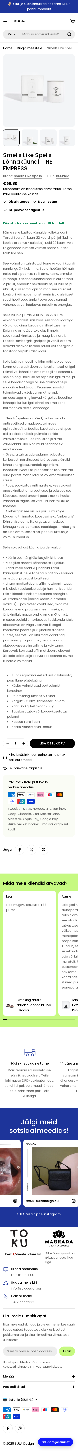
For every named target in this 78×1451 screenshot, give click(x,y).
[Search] (69, 34)
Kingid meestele (29, 48)
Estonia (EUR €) (21, 1399)
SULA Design (24, 1443)
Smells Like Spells (28, 176)
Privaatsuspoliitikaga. (47, 1367)
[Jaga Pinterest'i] (43, 849)
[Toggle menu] (5, 21)
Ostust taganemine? (56, 1442)
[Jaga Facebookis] (19, 849)
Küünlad (62, 176)
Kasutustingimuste (16, 1367)
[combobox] (39, 34)
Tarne (67, 189)
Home (7, 48)
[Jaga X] (31, 849)
